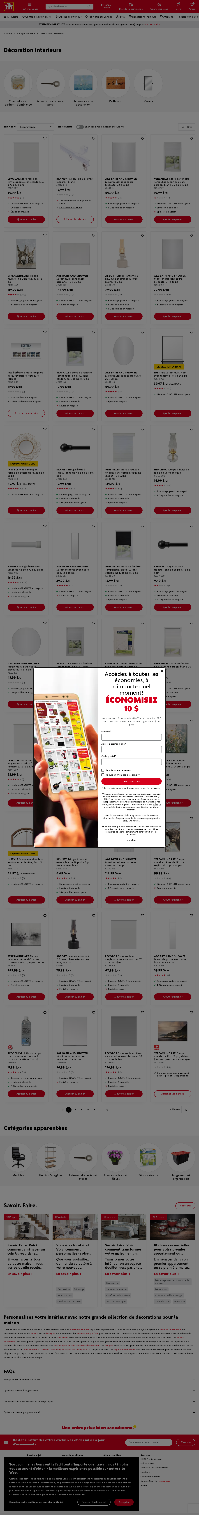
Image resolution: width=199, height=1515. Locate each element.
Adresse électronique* (113, 744)
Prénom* (106, 731)
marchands (155, 799)
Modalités (131, 840)
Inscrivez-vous (132, 781)
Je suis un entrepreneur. (119, 770)
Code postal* (108, 756)
